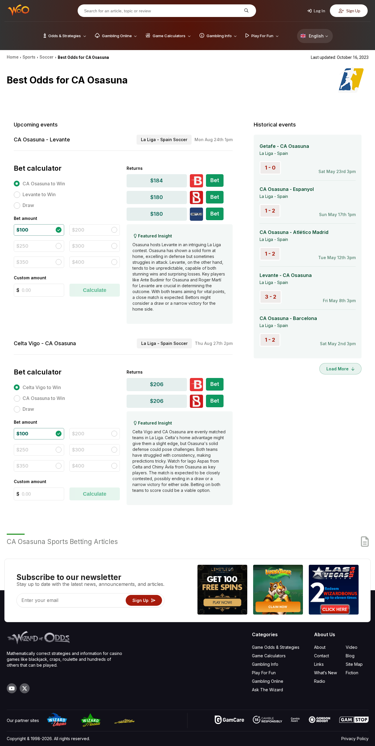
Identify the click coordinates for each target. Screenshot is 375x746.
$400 (78, 262)
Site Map (354, 664)
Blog (350, 655)
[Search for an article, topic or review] (245, 10)
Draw (28, 205)
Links (319, 664)
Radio (319, 681)
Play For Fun (264, 672)
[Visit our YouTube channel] (12, 688)
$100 (22, 230)
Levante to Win (39, 194)
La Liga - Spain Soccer (164, 139)
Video (351, 647)
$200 (78, 230)
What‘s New (325, 672)
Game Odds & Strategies (275, 647)
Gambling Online (267, 681)
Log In (319, 10)
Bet (214, 180)
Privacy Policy (355, 738)
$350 (22, 262)
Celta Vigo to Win (42, 387)
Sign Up (352, 10)
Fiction (352, 672)
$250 (22, 246)
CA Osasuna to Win (44, 183)
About (319, 647)
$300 (78, 246)
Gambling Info (265, 664)
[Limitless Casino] (222, 590)
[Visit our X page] (25, 688)
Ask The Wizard (267, 689)
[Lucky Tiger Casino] (278, 590)
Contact (321, 655)
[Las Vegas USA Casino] (334, 590)
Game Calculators (269, 655)
